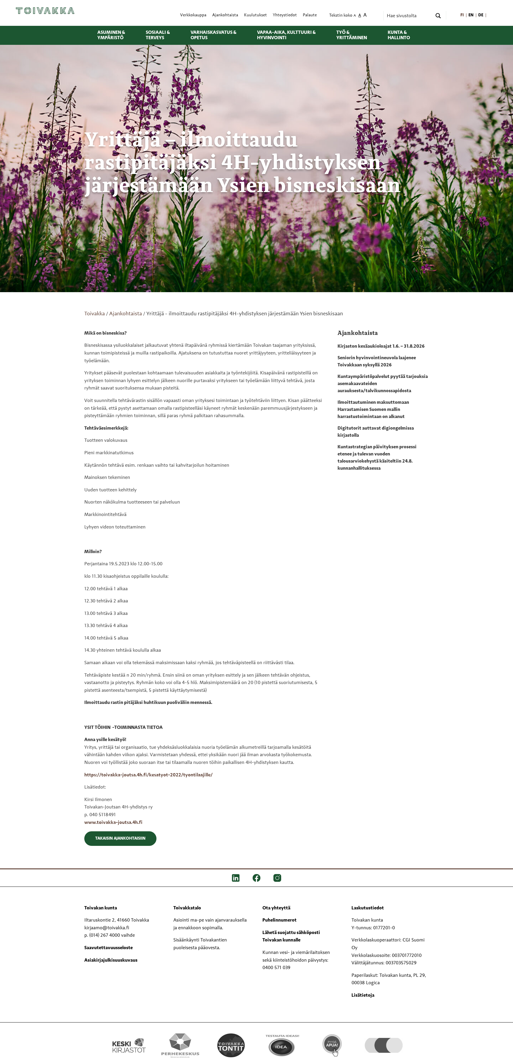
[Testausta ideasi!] (281, 1045)
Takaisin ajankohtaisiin (120, 838)
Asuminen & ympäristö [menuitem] (111, 35)
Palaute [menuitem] (310, 15)
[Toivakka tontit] (231, 1045)
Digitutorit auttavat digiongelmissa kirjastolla (376, 432)
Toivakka (94, 313)
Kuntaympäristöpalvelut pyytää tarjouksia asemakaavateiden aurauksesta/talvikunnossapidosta (383, 383)
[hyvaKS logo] (383, 1039)
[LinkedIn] (235, 877)
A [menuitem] (355, 16)
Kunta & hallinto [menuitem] (399, 35)
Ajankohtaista (125, 313)
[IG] (277, 877)
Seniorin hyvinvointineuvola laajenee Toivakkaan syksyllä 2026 (377, 362)
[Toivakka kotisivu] (45, 10)
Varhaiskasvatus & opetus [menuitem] (213, 35)
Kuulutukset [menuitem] (255, 15)
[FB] (256, 877)
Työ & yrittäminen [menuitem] (351, 35)
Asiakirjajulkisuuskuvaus (110, 960)
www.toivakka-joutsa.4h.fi (113, 822)
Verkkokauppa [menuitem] (193, 15)
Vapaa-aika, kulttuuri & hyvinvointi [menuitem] (286, 35)
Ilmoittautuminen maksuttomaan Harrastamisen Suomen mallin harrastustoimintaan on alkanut (373, 409)
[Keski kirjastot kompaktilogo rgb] (129, 1038)
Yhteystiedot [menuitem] (285, 15)
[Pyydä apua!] (332, 1044)
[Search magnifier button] (438, 15)
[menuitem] (462, 15)
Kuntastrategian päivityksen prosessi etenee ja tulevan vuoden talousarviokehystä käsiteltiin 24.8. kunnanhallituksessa (377, 458)
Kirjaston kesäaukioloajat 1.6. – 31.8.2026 (381, 346)
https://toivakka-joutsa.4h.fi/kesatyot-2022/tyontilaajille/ (148, 775)
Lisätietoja (363, 995)
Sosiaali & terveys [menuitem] (158, 35)
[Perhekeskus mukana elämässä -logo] (180, 1045)
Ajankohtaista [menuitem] (225, 15)
